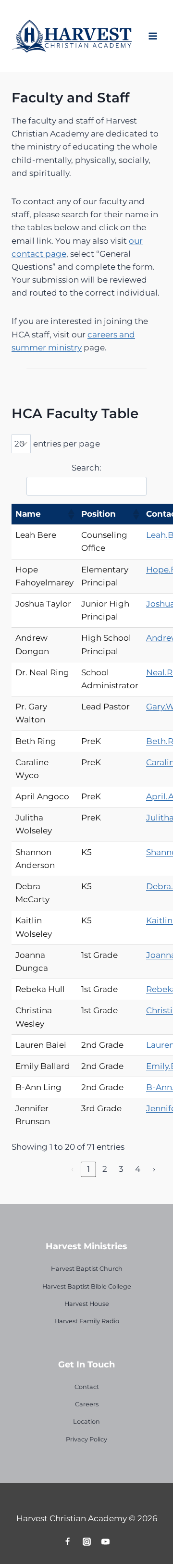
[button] (71, 514)
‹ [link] (72, 1169)
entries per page (66, 443)
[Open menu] (152, 35)
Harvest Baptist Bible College (86, 1286)
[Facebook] (68, 1541)
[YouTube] (105, 1541)
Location (86, 1421)
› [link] (154, 1169)
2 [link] (104, 1169)
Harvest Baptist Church (87, 1268)
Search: (86, 467)
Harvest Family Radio (86, 1321)
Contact (86, 1386)
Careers (87, 1404)
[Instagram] (86, 1541)
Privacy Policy (86, 1439)
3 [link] (121, 1169)
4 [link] (137, 1169)
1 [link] (88, 1169)
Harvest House (86, 1303)
